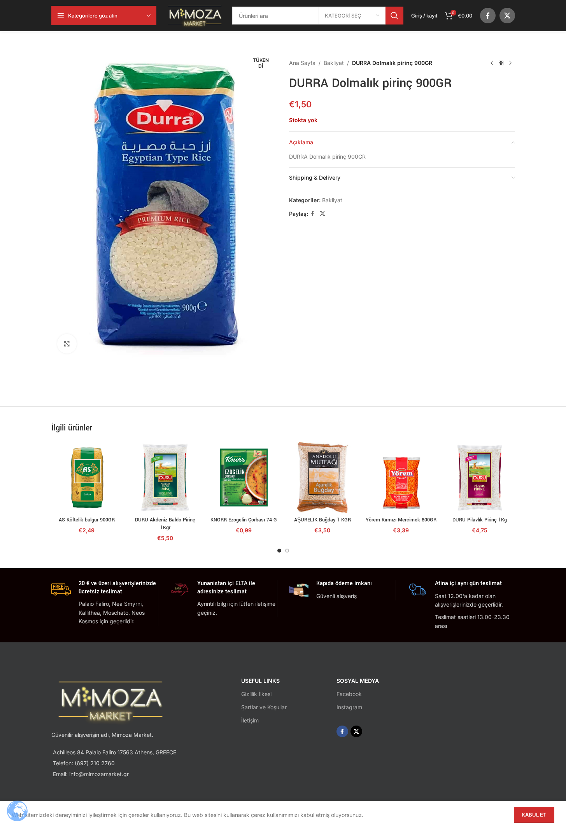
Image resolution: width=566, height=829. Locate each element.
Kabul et (534, 815)
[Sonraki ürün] (510, 63)
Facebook (349, 694)
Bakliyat (334, 62)
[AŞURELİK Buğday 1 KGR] (322, 477)
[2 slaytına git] (287, 551)
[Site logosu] (194, 15)
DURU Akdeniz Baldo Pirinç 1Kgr (165, 523)
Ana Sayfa (302, 62)
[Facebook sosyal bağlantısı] (488, 15)
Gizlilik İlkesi (256, 694)
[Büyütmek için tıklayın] (67, 343)
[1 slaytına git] (279, 551)
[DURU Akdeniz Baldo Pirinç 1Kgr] (165, 477)
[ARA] (394, 15)
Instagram (349, 707)
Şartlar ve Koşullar (264, 707)
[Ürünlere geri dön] (501, 63)
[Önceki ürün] (491, 63)
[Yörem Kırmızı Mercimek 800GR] (401, 477)
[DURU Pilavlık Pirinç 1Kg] (479, 477)
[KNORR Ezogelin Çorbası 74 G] (244, 477)
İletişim (250, 720)
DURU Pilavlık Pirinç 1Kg (479, 519)
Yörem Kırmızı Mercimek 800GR (401, 519)
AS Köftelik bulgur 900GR (87, 519)
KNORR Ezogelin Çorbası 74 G (243, 519)
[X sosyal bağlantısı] (507, 15)
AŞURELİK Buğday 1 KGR (322, 519)
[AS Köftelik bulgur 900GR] (86, 477)
